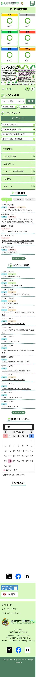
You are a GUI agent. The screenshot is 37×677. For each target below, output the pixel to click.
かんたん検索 (12, 95)
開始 (27, 89)
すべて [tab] (6, 199)
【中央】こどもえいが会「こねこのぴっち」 (16, 294)
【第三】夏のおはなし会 (10, 406)
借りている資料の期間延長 (13, 139)
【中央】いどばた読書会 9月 (12, 285)
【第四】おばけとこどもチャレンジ (13, 324)
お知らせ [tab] (19, 199)
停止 (33, 89)
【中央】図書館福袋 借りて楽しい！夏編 (15, 362)
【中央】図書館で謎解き (10, 303)
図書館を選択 (1, 191)
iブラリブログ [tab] (30, 199)
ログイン (19, 118)
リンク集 (7, 179)
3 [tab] (10, 88)
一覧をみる (17, 258)
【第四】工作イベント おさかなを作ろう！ (16, 389)
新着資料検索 (8, 107)
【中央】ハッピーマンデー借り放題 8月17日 (16, 371)
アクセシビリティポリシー (11, 613)
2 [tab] (6, 88)
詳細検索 (24, 107)
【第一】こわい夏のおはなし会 (12, 397)
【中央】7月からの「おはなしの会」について (17, 210)
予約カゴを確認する (10, 125)
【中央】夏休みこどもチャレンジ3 (13, 380)
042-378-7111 (23, 636)
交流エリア (8, 186)
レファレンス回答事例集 (13, 171)
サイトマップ (7, 605)
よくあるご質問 (9, 156)
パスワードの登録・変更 (12, 129)
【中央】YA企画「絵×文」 (10, 252)
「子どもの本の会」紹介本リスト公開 (14, 231)
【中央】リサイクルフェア (10, 341)
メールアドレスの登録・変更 (13, 134)
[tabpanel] (18, 75)
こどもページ (8, 164)
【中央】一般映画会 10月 (11, 276)
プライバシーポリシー (10, 609)
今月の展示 (8, 149)
